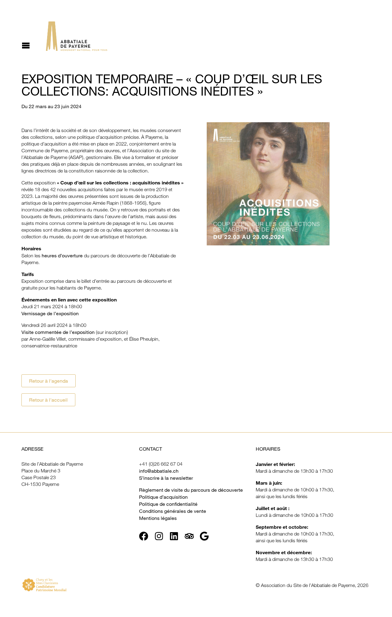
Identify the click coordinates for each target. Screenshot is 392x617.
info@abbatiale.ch (159, 471)
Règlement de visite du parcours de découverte (191, 490)
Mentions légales (158, 518)
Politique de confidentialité (168, 504)
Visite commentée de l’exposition (58, 332)
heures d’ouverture (62, 255)
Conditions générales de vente (172, 511)
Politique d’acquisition (163, 497)
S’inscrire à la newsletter (166, 478)
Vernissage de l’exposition (50, 313)
